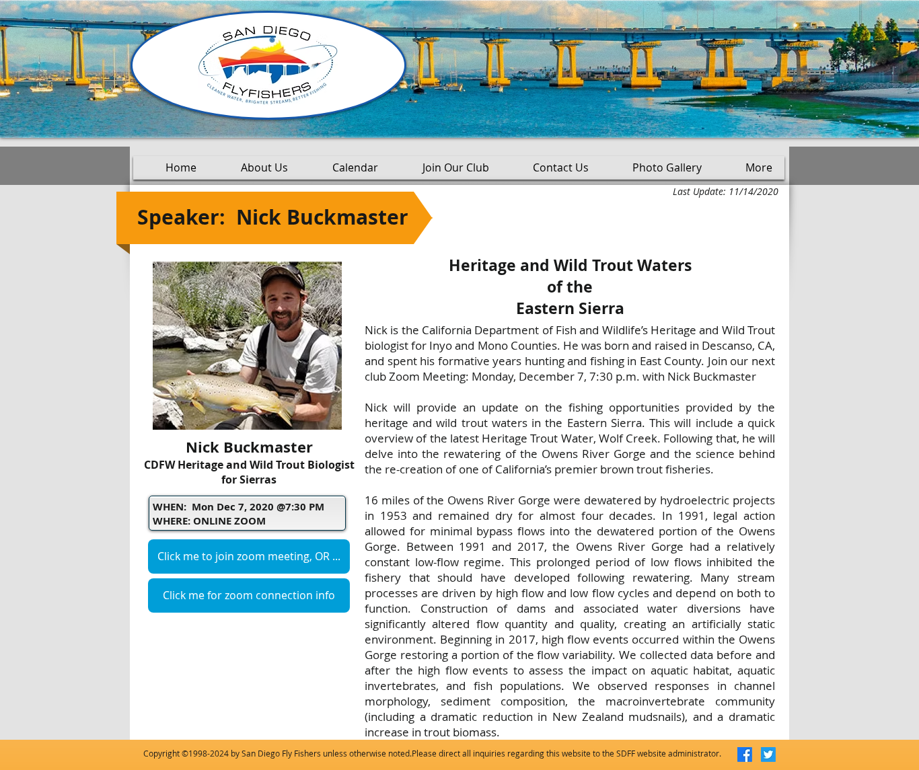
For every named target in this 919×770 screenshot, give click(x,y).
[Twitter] (768, 754)
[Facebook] (744, 754)
